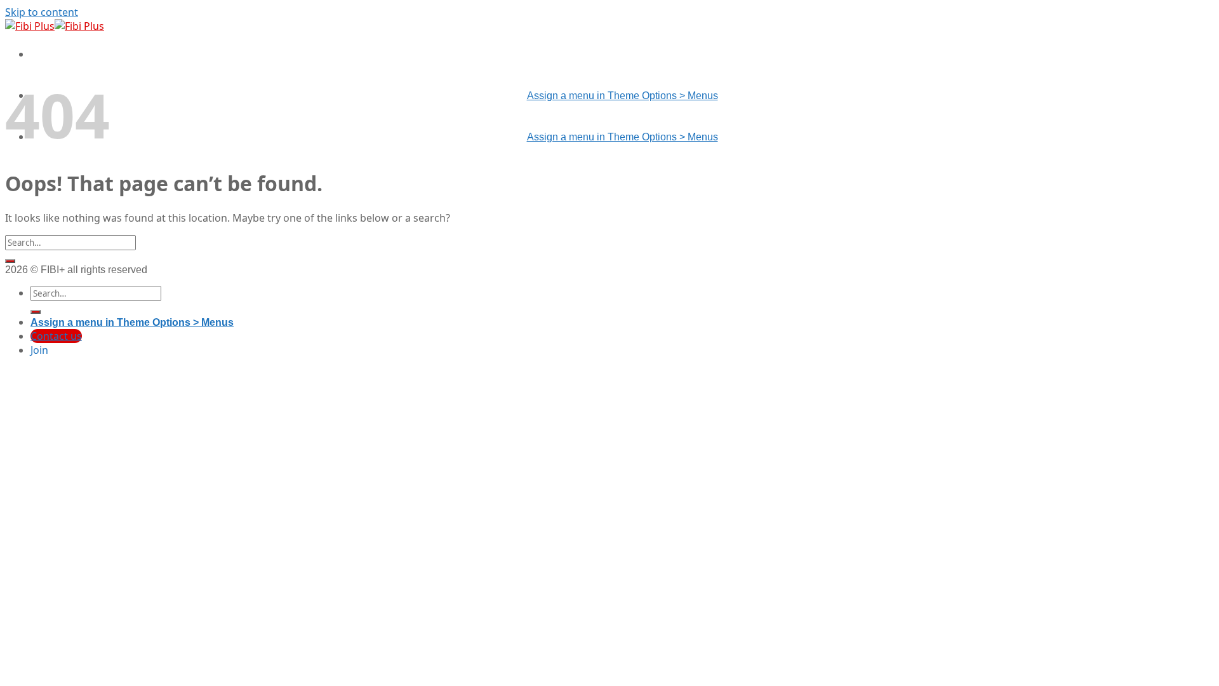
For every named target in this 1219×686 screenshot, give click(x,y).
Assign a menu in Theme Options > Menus (622, 95)
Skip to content (41, 12)
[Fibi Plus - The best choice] (54, 26)
